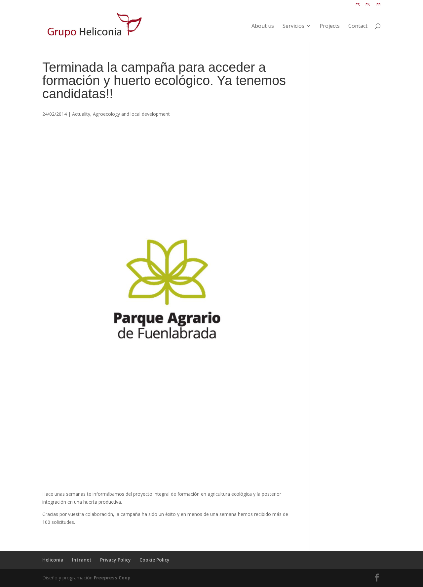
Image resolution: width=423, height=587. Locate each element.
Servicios (293, 26)
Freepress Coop (112, 577)
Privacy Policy (115, 560)
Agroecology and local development (131, 114)
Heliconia (52, 560)
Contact (357, 26)
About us (262, 26)
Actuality (81, 114)
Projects (330, 26)
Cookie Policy (154, 560)
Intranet (82, 560)
